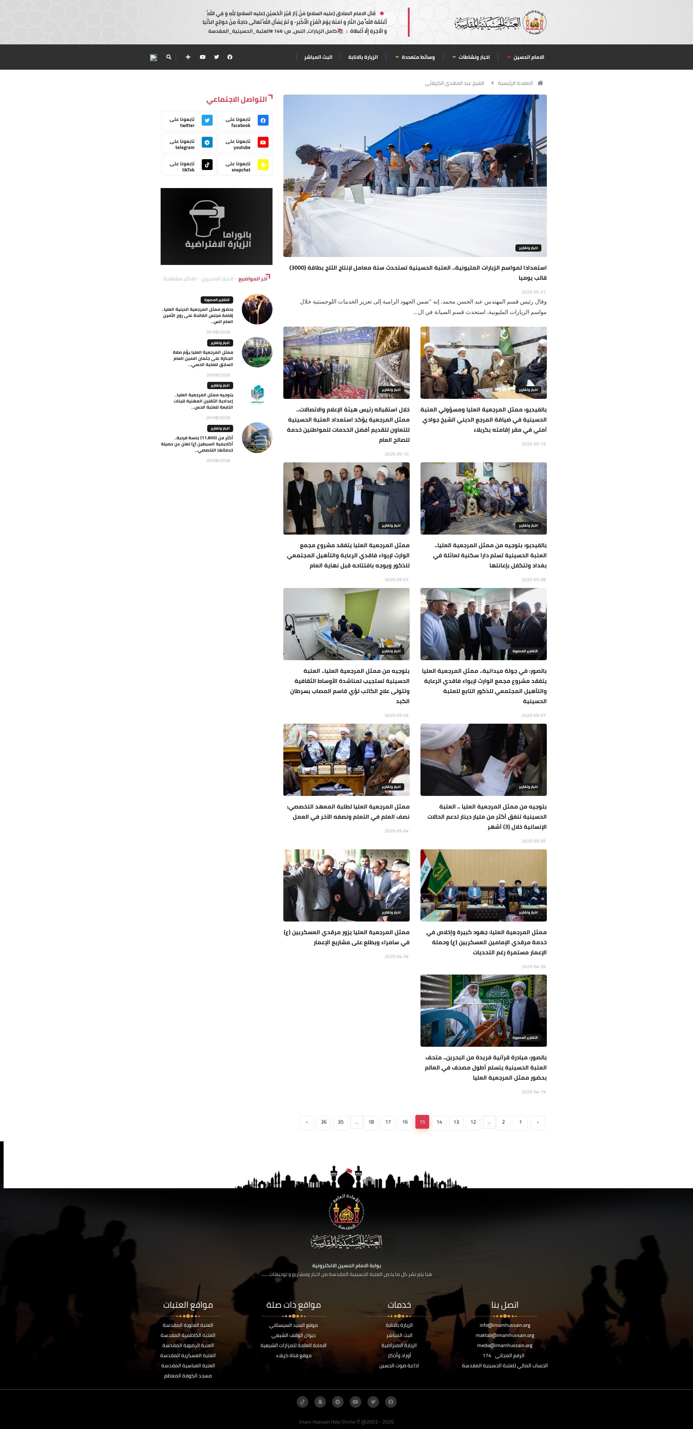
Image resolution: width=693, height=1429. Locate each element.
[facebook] (230, 57)
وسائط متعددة (418, 57)
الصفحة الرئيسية (515, 83)
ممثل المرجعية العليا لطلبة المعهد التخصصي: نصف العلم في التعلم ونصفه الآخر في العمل (348, 811)
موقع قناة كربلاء (293, 1355)
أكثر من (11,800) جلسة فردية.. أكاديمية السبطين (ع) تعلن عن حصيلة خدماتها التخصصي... (197, 444)
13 (456, 1122)
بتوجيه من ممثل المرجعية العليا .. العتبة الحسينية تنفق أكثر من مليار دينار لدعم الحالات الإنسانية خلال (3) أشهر (487, 816)
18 (371, 1122)
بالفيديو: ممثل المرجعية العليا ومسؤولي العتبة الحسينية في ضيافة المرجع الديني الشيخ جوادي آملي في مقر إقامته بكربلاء (483, 419)
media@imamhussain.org (504, 1345)
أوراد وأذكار (399, 1355)
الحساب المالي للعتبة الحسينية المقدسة (505, 1365)
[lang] (153, 57)
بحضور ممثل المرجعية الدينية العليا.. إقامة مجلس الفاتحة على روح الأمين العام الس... (197, 315)
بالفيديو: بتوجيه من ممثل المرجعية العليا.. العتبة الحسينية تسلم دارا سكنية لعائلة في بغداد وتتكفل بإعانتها (490, 555)
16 (405, 1122)
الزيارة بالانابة (363, 57)
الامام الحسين (528, 57)
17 (388, 1122)
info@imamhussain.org (505, 1325)
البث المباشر (318, 57)
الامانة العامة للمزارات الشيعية (294, 1345)
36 (324, 1122)
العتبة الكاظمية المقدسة (188, 1335)
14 (439, 1122)
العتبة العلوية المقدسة (188, 1325)
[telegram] (338, 1402)
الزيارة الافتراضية (399, 1345)
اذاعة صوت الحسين (399, 1365)
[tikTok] (302, 1402)
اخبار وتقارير (528, 247)
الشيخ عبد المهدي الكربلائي (454, 83)
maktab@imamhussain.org (505, 1335)
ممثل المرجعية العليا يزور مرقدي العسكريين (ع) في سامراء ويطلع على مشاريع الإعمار (347, 937)
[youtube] (202, 57)
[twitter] (216, 57)
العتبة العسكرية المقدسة (188, 1355)
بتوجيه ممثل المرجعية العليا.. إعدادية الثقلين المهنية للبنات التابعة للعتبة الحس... (203, 401)
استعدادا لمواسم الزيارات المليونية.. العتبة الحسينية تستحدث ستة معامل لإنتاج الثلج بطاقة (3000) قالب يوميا (418, 272)
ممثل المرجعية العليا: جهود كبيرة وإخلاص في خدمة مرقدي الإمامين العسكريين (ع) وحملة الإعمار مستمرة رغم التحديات (486, 942)
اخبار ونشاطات (474, 57)
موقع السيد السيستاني (293, 1325)
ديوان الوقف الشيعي (293, 1335)
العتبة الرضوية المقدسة (188, 1345)
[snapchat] (320, 1402)
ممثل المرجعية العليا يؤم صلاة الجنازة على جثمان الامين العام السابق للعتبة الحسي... (203, 358)
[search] (169, 57)
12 (473, 1122)
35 (341, 1122)
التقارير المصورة (525, 651)
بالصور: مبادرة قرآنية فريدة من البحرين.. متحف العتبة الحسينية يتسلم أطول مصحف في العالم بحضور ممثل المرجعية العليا (486, 1067)
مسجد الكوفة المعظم (188, 1375)
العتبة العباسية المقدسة (188, 1365)
